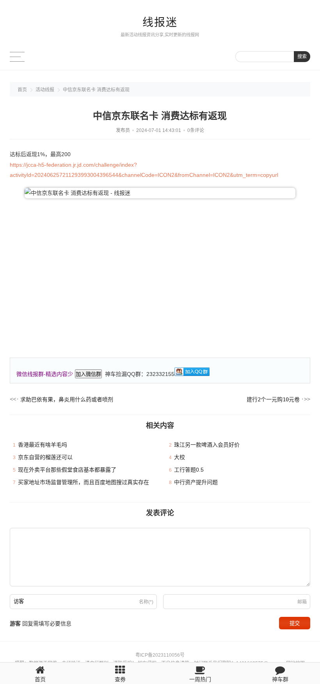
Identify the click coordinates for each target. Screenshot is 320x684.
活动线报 (45, 90)
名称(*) (146, 602)
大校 (179, 457)
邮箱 (302, 602)
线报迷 (160, 22)
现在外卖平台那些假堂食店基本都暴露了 (67, 470)
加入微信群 (88, 374)
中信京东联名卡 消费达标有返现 (96, 90)
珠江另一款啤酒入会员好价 (207, 445)
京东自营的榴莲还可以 (45, 457)
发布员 (123, 130)
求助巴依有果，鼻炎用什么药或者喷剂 (66, 399)
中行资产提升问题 (196, 482)
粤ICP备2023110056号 (160, 655)
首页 (22, 90)
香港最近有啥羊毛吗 (42, 445)
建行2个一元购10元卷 (273, 399)
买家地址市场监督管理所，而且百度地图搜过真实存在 (83, 482)
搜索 (302, 56)
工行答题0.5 (189, 470)
